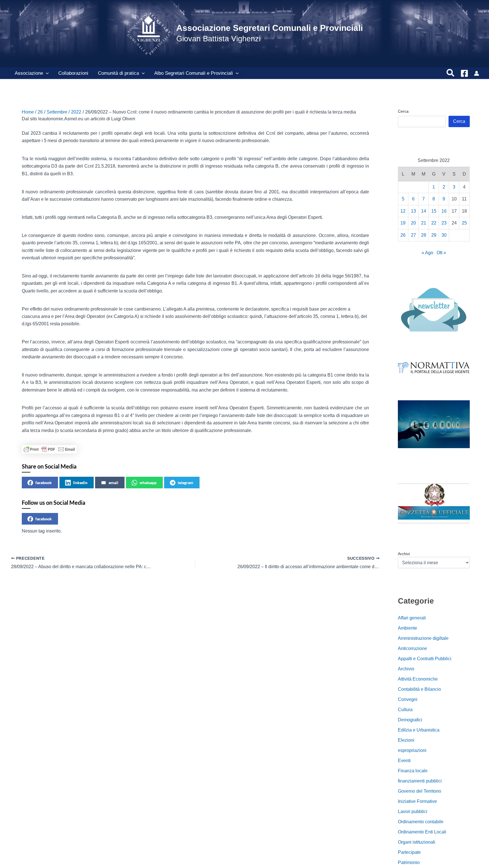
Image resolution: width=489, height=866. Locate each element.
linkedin (80, 482)
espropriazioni (412, 750)
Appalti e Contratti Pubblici (424, 658)
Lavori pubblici (412, 811)
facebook (43, 482)
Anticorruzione (412, 648)
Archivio (406, 668)
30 (444, 235)
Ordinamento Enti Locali (422, 831)
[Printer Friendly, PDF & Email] (49, 449)
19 (403, 223)
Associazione (29, 73)
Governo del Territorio (419, 791)
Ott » (441, 252)
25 (464, 223)
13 (413, 210)
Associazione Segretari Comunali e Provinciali (269, 28)
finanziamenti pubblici (420, 781)
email (113, 482)
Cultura (405, 709)
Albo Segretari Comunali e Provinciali (193, 73)
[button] (46, 73)
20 (413, 223)
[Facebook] (464, 73)
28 (423, 235)
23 (444, 223)
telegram (185, 482)
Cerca (403, 111)
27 (413, 235)
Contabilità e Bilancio (419, 689)
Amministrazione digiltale (423, 638)
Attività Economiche (418, 679)
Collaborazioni (73, 73)
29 (433, 235)
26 (403, 235)
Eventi (404, 760)
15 (433, 210)
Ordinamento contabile (420, 821)
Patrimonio (409, 862)
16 (444, 210)
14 (423, 210)
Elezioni (406, 740)
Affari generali (412, 617)
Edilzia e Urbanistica (418, 730)
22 (433, 223)
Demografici (410, 719)
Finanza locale (413, 770)
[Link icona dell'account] (476, 73)
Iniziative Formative (417, 801)
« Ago (427, 252)
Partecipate (409, 852)
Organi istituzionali (416, 842)
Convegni (407, 699)
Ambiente (407, 628)
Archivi (404, 553)
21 (423, 223)
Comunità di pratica (118, 73)
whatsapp (148, 482)
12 (403, 210)
